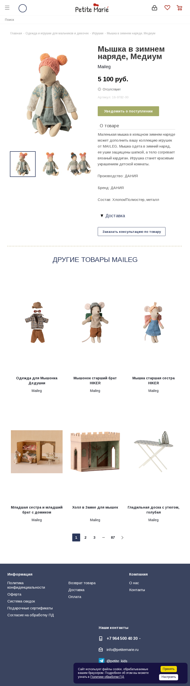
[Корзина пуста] (181, 8)
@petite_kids (117, 661)
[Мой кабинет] (154, 8)
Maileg (104, 66)
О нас (134, 583)
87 (113, 537)
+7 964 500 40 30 (122, 638)
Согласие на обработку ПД (30, 615)
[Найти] (183, 19)
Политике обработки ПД (107, 677)
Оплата (74, 597)
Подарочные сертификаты (30, 608)
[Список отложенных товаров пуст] (171, 8)
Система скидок (21, 601)
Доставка (76, 590)
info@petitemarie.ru (123, 649)
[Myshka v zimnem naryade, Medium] (51, 94)
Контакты (137, 590)
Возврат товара (81, 583)
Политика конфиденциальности (26, 585)
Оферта (14, 594)
